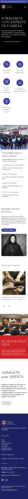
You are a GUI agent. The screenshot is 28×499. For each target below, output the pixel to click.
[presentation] (4, 306)
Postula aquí (6, 403)
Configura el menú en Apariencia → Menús (12, 458)
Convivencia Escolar (6, 448)
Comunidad (4, 446)
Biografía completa (8, 230)
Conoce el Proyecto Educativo (12, 41)
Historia (3, 441)
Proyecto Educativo (6, 443)
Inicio (2, 440)
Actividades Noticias (6, 449)
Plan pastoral (4, 444)
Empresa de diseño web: (9, 489)
